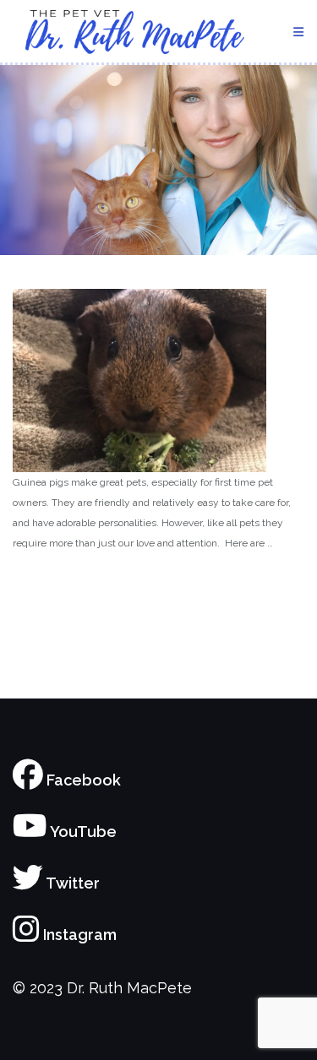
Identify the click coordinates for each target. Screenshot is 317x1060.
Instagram (78, 934)
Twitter (71, 883)
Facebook (82, 780)
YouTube (82, 831)
